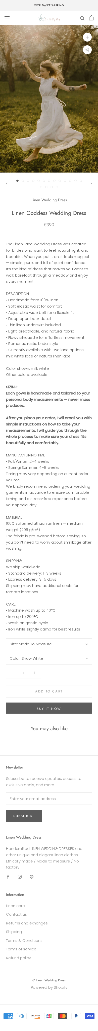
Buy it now (49, 708)
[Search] (82, 18)
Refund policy (18, 957)
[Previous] (7, 184)
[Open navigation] (7, 18)
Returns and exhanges (27, 923)
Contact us (16, 914)
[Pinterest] (31, 876)
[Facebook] (8, 876)
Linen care (15, 905)
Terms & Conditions (24, 940)
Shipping (14, 931)
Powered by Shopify (49, 987)
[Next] (91, 184)
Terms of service (21, 949)
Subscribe (24, 816)
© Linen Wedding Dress (49, 980)
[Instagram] (20, 876)
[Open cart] (91, 17)
